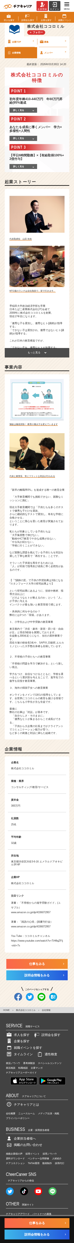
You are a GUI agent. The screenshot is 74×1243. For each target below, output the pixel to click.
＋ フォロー (36, 32)
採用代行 (59, 1163)
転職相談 (23, 1068)
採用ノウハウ (50, 1153)
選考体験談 (29, 1063)
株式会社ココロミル (22, 883)
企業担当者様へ (25, 1138)
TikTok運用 (33, 1163)
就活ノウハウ (13, 1063)
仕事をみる (37, 963)
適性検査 (51, 1054)
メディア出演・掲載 (48, 1113)
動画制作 (47, 1163)
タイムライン (23, 1054)
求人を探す (22, 1035)
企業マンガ (37, 1068)
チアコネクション (15, 1163)
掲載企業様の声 (14, 1153)
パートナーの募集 (42, 1214)
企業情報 (16, 53)
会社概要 (10, 1113)
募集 (55, 41)
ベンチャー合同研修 (38, 1158)
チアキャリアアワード (18, 1214)
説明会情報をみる (37, 975)
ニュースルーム (26, 1113)
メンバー (55, 52)
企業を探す (22, 1041)
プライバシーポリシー (18, 1118)
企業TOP (23, 41)
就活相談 (10, 1068)
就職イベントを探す (28, 1047)
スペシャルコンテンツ (50, 1063)
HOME (6, 1010)
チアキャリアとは (26, 1104)
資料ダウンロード (15, 1158)
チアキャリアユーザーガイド (21, 1072)
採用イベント (32, 1153)
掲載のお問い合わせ (28, 1144)
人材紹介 (57, 1158)
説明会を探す (50, 1035)
